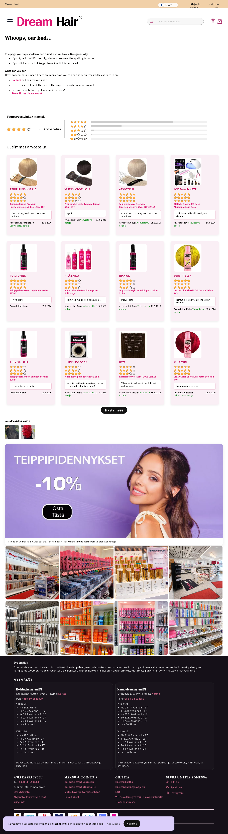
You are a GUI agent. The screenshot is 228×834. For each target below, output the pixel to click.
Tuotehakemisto (125, 802)
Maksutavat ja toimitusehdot (82, 792)
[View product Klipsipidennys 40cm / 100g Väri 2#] (133, 358)
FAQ (117, 792)
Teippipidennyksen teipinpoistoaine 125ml (29, 292)
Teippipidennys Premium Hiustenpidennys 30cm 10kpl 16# (27, 205)
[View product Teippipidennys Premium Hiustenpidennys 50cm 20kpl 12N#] (133, 186)
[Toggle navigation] (10, 21)
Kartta (62, 693)
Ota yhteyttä (22, 792)
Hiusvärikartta (124, 782)
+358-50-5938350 (133, 698)
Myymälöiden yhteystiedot (30, 797)
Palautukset (72, 797)
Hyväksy (132, 823)
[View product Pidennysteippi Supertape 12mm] (78, 358)
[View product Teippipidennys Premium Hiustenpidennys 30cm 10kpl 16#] (23, 186)
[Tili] (212, 20)
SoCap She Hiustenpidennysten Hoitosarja (81, 292)
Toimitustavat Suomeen (79, 782)
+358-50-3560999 (32, 698)
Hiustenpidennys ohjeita (130, 787)
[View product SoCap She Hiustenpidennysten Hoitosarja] (78, 272)
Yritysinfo (20, 802)
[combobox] (175, 21)
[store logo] (49, 21)
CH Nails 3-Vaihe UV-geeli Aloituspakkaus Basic (187, 205)
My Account (35, 93)
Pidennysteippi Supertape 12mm (82, 376)
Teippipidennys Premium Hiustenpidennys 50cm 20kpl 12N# (137, 205)
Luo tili (216, 6)
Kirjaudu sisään (195, 6)
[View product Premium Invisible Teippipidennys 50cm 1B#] (78, 186)
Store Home (19, 93)
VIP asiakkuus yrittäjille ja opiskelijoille (139, 797)
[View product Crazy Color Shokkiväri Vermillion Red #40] (187, 358)
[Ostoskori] (219, 21)
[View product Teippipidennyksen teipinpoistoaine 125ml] (23, 272)
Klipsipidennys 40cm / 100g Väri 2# (137, 376)
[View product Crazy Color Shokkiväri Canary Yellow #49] (187, 272)
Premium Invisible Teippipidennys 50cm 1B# (82, 205)
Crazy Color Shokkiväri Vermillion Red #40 (194, 378)
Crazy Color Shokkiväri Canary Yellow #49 (193, 292)
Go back (16, 80)
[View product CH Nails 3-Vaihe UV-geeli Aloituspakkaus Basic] (187, 186)
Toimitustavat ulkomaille (80, 787)
